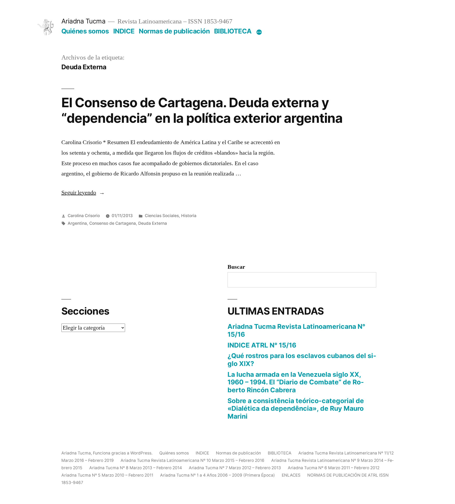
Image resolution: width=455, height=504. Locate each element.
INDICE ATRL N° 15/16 (262, 345)
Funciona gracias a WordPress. (123, 453)
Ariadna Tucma (83, 21)
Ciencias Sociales (162, 215)
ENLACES (291, 475)
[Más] (259, 32)
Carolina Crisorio (84, 215)
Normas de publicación (174, 31)
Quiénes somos (85, 31)
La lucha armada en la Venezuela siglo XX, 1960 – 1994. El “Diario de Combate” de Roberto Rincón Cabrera (296, 382)
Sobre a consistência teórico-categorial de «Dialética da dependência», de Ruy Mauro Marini (296, 408)
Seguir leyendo (83, 192)
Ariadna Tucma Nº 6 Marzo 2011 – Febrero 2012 (333, 467)
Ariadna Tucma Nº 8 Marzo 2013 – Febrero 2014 (135, 467)
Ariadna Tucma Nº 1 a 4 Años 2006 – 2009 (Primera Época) (217, 475)
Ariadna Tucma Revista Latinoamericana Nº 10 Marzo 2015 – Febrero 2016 (192, 460)
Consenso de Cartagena (112, 223)
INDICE (124, 31)
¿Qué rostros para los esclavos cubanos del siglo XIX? (302, 360)
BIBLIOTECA (233, 31)
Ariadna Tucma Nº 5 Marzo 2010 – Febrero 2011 (107, 475)
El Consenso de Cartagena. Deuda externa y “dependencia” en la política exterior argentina (202, 110)
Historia (188, 215)
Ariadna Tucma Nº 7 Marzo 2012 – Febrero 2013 (235, 467)
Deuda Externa (152, 223)
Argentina (77, 223)
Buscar (236, 267)
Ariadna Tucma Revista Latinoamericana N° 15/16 (296, 330)
